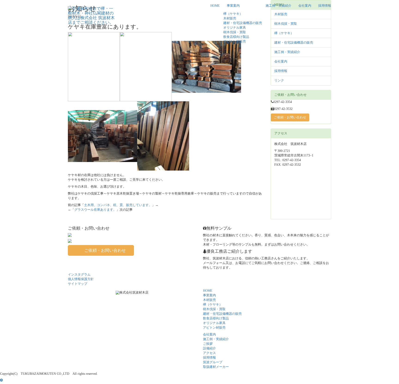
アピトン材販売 (234, 41)
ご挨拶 (208, 343)
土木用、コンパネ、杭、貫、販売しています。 (118, 205)
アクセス (209, 353)
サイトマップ (77, 283)
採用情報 (324, 5)
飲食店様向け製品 (236, 37)
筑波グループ (212, 362)
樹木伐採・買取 (234, 32)
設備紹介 (209, 348)
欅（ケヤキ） (233, 13)
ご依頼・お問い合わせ (290, 117)
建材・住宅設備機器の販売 (242, 23)
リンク (279, 80)
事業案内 (233, 5)
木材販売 (229, 18)
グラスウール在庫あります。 (95, 209)
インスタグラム (79, 274)
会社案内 (304, 5)
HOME (215, 5)
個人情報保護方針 (81, 279)
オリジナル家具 (234, 27)
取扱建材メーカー (216, 367)
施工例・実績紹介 (278, 5)
